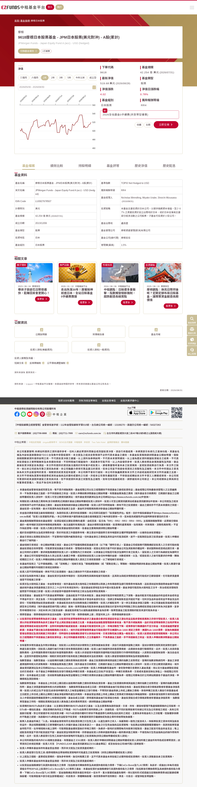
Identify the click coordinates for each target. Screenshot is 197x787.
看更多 (41, 299)
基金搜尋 (25, 21)
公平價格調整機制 (56, 363)
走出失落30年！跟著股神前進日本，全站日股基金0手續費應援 (77, 293)
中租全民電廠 (35, 442)
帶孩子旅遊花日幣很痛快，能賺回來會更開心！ (34, 291)
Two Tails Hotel (98, 442)
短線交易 (19, 363)
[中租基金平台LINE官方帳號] (23, 414)
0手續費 (46, 51)
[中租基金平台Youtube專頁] (29, 414)
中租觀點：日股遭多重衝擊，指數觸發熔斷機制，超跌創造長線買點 (120, 293)
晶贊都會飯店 (113, 442)
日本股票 (106, 105)
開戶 (59, 7)
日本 (37, 237)
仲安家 (87, 442)
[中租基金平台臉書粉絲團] (17, 414)
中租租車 (78, 442)
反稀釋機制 (35, 363)
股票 (143, 83)
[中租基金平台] (23, 7)
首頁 (16, 21)
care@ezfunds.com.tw (89, 433)
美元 (37, 208)
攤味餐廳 (125, 442)
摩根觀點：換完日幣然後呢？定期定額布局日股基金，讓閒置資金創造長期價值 (163, 295)
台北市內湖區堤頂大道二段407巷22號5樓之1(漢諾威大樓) (134, 433)
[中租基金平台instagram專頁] (36, 414)
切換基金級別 (27, 51)
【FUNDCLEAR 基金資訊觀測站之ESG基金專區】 (81, 744)
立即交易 (164, 124)
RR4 (144, 105)
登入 (50, 7)
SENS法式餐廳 (65, 442)
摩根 (21, 32)
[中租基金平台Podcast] (42, 414)
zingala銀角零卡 (50, 442)
